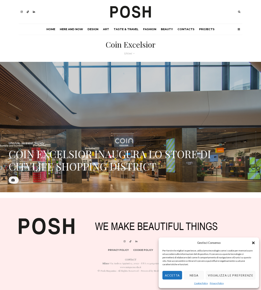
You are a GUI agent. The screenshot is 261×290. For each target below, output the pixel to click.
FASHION (149, 29)
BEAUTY (167, 29)
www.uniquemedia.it (130, 267)
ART (106, 29)
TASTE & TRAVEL (126, 29)
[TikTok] (28, 12)
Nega (194, 275)
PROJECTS (207, 29)
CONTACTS (186, 29)
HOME (50, 29)
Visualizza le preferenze (230, 275)
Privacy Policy (217, 283)
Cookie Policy (201, 283)
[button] (253, 243)
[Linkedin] (34, 12)
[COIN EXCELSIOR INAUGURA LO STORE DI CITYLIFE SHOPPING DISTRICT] (130, 127)
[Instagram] (22, 12)
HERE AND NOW (71, 29)
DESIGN (93, 29)
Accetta (172, 275)
